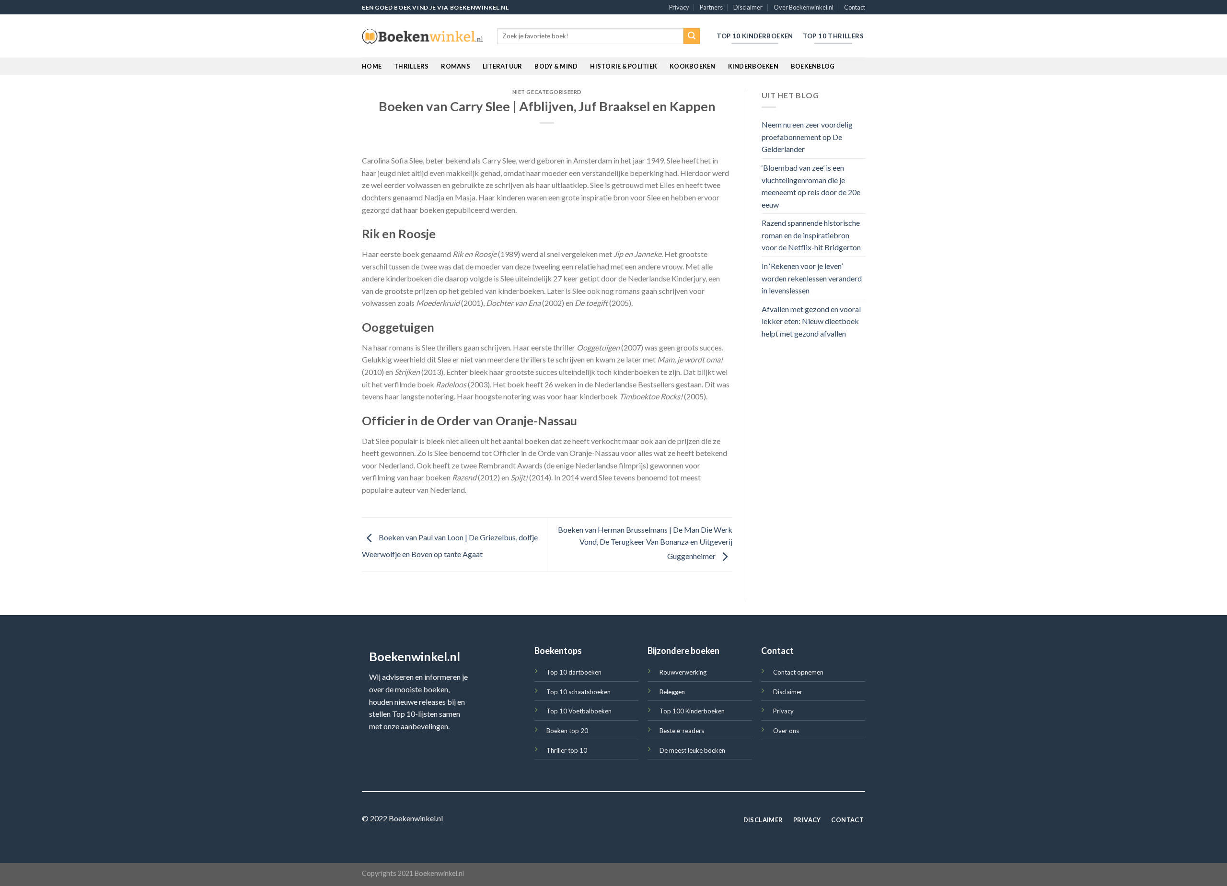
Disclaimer (748, 7)
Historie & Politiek (623, 66)
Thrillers (411, 66)
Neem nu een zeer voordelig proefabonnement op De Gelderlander (807, 137)
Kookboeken (693, 66)
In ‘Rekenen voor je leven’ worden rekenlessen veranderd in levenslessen (812, 278)
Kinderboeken (753, 66)
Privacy (679, 7)
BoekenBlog (813, 66)
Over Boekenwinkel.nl (803, 7)
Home (372, 66)
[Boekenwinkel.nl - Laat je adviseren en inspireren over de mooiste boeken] (422, 36)
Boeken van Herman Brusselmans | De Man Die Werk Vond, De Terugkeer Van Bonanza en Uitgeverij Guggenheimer (645, 542)
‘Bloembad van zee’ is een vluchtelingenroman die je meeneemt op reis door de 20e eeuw (811, 186)
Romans (455, 66)
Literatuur (502, 66)
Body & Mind (556, 66)
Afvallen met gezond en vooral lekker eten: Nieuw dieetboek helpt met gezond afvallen (811, 321)
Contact (854, 7)
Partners (711, 7)
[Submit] (691, 36)
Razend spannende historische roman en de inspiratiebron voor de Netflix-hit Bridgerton (811, 235)
